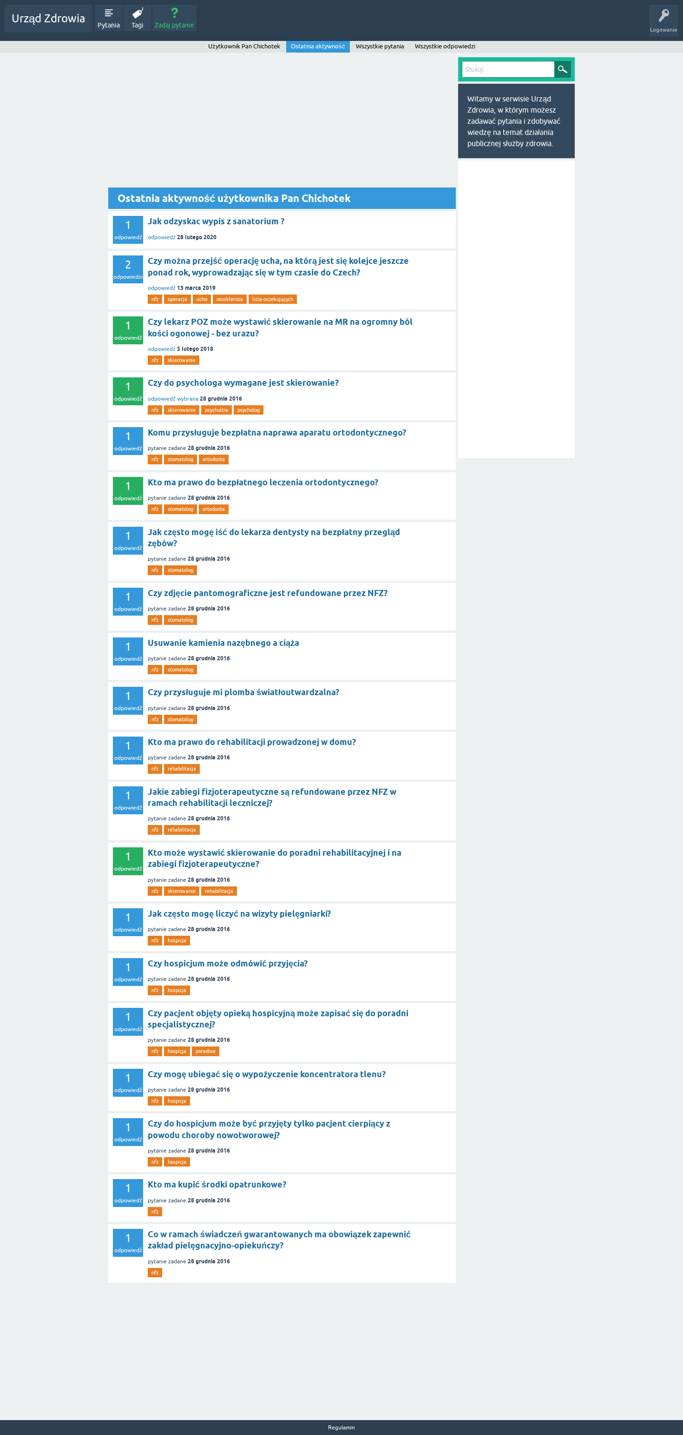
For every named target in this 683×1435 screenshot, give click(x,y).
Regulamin (341, 1427)
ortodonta (214, 459)
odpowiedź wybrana (173, 399)
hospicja (177, 940)
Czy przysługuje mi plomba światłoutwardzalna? (243, 692)
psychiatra (216, 410)
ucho (202, 299)
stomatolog (180, 459)
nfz (154, 299)
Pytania (109, 25)
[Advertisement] (282, 122)
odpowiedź (162, 237)
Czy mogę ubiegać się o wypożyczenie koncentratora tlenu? (267, 1074)
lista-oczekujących (272, 299)
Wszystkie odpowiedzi (445, 46)
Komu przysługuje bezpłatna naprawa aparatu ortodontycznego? (277, 432)
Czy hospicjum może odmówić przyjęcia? (228, 963)
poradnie (206, 1051)
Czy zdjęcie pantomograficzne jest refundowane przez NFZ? (267, 593)
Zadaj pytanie (174, 25)
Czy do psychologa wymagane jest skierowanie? (243, 383)
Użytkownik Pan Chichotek (244, 46)
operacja (177, 299)
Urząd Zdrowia (48, 18)
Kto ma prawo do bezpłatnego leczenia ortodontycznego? (263, 482)
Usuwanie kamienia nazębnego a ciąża (223, 643)
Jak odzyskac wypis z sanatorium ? (216, 221)
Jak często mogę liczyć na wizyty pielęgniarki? (239, 914)
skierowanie (182, 360)
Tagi (137, 25)
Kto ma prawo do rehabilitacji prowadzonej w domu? (252, 742)
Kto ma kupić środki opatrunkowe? (217, 1184)
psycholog (248, 410)
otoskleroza (230, 299)
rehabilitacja (182, 768)
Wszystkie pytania (380, 46)
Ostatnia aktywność (318, 46)
